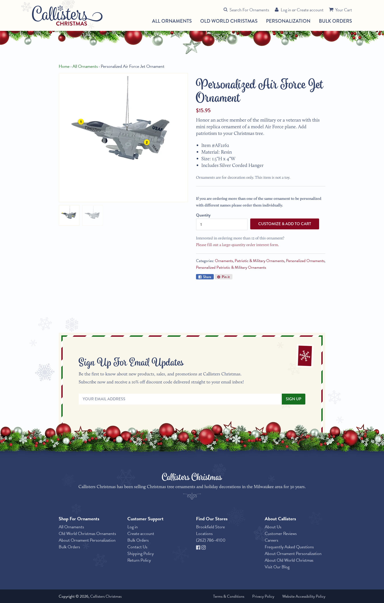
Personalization (288, 21)
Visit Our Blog (277, 566)
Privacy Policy (263, 596)
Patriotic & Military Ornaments (259, 261)
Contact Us (137, 546)
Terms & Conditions (228, 596)
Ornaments (224, 261)
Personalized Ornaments (305, 261)
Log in (286, 9)
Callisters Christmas (106, 596)
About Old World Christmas (289, 560)
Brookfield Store (210, 526)
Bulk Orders (335, 21)
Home (64, 66)
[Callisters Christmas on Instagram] (203, 546)
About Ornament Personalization (87, 540)
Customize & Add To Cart (284, 224)
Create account (310, 9)
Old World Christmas (229, 21)
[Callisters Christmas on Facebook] (198, 546)
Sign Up (293, 399)
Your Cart (343, 9)
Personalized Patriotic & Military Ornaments (231, 267)
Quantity (203, 215)
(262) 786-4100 (211, 540)
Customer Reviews (281, 533)
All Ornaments (172, 21)
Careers (271, 540)
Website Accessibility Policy (303, 596)
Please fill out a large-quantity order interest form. (237, 244)
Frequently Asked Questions (289, 546)
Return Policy (139, 560)
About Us (273, 526)
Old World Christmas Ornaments (87, 533)
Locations (204, 533)
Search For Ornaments (249, 9)
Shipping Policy (140, 553)
